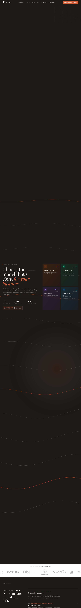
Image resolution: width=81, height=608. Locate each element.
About (33, 2)
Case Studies (52, 2)
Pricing (28, 2)
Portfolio (44, 2)
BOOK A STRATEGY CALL (70, 2)
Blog (38, 2)
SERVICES (20, 2)
